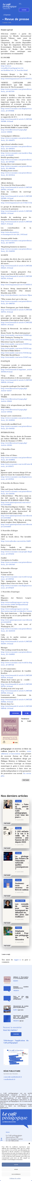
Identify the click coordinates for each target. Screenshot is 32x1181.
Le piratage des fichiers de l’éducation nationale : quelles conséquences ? (21, 862)
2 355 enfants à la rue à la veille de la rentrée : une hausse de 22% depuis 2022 (21, 836)
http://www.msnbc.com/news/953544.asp (16, 353)
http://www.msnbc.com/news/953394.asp (16, 340)
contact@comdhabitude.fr (13, 1077)
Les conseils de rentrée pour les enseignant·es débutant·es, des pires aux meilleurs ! (21, 910)
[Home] (10, 12)
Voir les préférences (16, 1174)
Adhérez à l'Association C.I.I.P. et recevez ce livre (20, 977)
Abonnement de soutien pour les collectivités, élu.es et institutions (20, 1017)
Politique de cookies (15, 1178)
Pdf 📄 (26, 713)
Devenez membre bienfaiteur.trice (20, 987)
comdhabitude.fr (9, 1079)
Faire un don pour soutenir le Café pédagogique (20, 998)
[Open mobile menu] (20, 3)
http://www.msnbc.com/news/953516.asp (16, 348)
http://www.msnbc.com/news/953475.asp (16, 357)
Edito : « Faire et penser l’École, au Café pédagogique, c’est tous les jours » (21, 810)
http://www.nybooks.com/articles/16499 (16, 541)
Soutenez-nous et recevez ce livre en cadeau (21, 886)
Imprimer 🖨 (15, 713)
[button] (29, 1143)
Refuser (16, 1169)
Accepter (16, 1164)
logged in (17, 960)
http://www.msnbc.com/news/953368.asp (16, 335)
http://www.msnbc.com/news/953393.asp (16, 344)
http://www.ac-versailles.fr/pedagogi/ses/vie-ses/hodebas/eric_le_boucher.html (14, 68)
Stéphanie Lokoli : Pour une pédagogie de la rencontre (21, 935)
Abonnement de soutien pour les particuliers (20, 1007)
